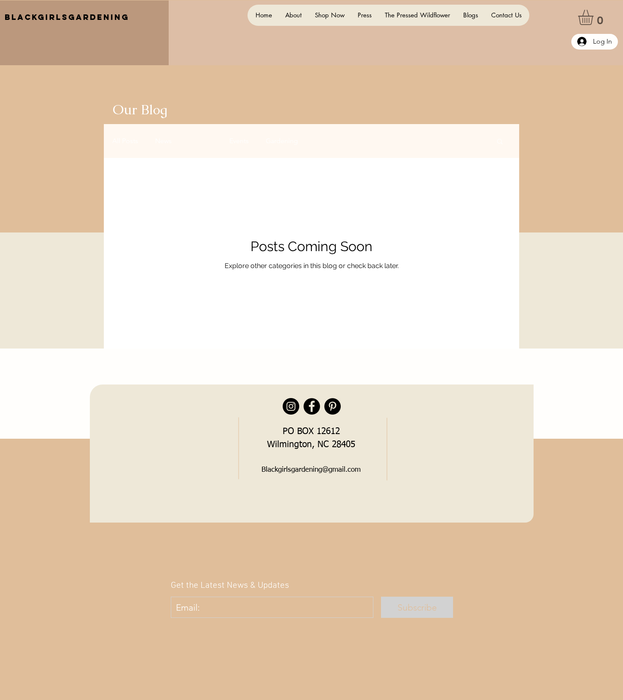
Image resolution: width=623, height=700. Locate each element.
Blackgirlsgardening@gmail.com (311, 469)
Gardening (282, 141)
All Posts (125, 141)
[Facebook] (311, 406)
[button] (594, 17)
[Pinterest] (332, 406)
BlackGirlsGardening (67, 17)
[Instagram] (291, 406)
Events (239, 141)
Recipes (200, 141)
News (163, 141)
